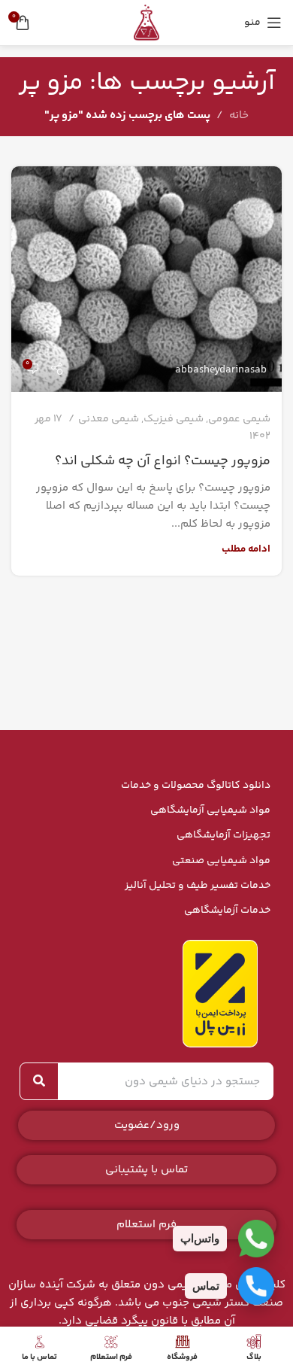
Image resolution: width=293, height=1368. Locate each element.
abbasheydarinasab (221, 370)
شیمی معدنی (108, 419)
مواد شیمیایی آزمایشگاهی (210, 810)
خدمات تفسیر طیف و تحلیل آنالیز (197, 885)
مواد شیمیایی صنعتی (221, 861)
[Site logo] (146, 22)
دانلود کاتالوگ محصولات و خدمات (195, 785)
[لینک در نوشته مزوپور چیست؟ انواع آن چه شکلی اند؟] (146, 279)
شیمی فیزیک (173, 419)
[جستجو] (39, 1081)
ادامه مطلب (246, 549)
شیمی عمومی (239, 419)
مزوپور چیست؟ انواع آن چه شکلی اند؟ (162, 461)
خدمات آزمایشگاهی (227, 910)
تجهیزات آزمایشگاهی (223, 835)
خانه (239, 115)
